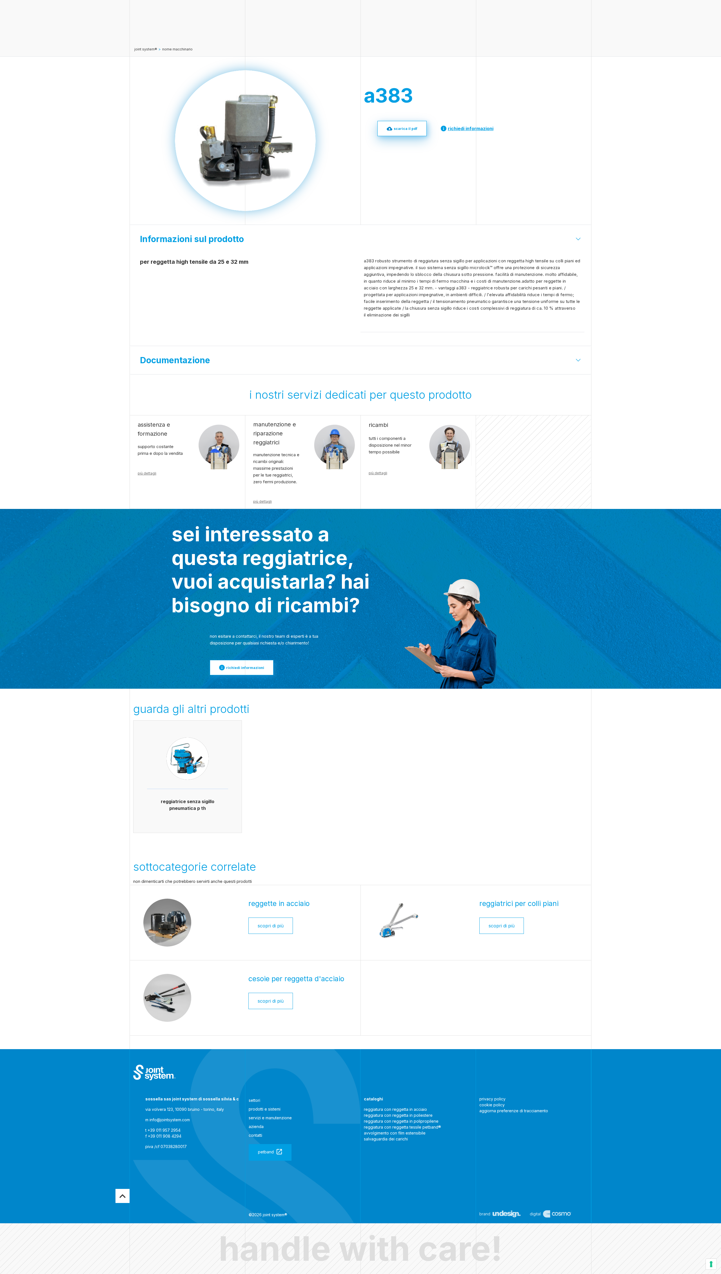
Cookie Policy (492, 1104)
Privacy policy (492, 1098)
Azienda (256, 1126)
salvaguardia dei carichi (386, 1138)
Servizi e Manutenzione (270, 1117)
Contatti (255, 1135)
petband (266, 1151)
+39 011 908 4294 (164, 1136)
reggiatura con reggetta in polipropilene (401, 1121)
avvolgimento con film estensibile (395, 1133)
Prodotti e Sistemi (265, 1109)
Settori (254, 1100)
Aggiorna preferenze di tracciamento (513, 1110)
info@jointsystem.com (170, 1119)
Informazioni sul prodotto (192, 239)
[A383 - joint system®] (154, 1072)
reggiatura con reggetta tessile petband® (402, 1127)
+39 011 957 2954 (164, 1130)
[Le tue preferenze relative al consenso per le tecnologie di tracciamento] (711, 1264)
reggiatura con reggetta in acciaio (395, 1109)
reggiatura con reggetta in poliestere (398, 1115)
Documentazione (175, 360)
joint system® (145, 49)
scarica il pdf (405, 129)
